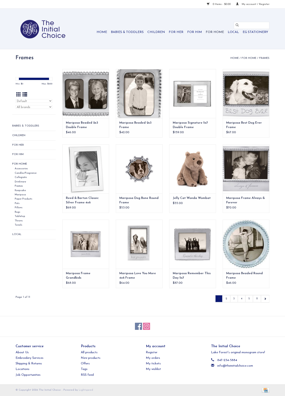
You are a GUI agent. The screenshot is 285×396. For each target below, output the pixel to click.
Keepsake (20, 190)
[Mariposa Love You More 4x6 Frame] (139, 244)
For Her (176, 32)
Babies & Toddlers (127, 32)
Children (156, 32)
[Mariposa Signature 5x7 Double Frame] (192, 93)
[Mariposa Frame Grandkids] (85, 244)
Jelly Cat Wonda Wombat (192, 198)
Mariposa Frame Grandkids (78, 276)
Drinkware (20, 182)
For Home (215, 32)
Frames (264, 58)
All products (89, 352)
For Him (194, 32)
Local (233, 32)
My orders (153, 358)
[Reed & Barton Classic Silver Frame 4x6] (85, 168)
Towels (18, 225)
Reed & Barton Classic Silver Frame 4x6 (82, 200)
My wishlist (153, 369)
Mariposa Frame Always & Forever (245, 200)
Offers (85, 363)
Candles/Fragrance (26, 173)
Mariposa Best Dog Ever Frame (244, 125)
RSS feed (87, 375)
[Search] (237, 25)
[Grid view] (18, 95)
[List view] (24, 95)
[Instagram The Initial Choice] (146, 326)
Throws (19, 221)
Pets (17, 203)
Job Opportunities (28, 375)
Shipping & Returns (29, 363)
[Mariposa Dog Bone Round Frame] (139, 168)
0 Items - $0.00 (222, 4)
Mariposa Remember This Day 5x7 (192, 276)
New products (90, 358)
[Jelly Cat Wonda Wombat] (192, 168)
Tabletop (20, 216)
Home (102, 32)
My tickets (153, 363)
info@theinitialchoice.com (235, 365)
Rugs (17, 212)
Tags (84, 369)
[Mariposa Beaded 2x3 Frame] (139, 93)
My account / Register (255, 4)
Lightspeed (86, 390)
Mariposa (20, 195)
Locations (22, 369)
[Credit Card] (264, 390)
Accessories (21, 168)
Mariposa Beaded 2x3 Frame (135, 125)
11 (257, 298)
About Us (22, 352)
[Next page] (265, 298)
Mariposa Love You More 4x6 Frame (137, 276)
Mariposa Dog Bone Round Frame (139, 200)
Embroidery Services (29, 358)
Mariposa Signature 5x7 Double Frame (190, 125)
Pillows (18, 207)
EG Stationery (255, 32)
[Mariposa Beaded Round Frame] (246, 244)
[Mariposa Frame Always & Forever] (246, 168)
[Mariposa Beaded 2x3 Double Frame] (85, 93)
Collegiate (21, 177)
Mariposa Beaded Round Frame (244, 276)
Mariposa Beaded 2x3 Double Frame (82, 125)
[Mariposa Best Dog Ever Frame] (246, 93)
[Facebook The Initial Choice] (138, 326)
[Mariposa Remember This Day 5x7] (192, 244)
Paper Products (23, 199)
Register (151, 352)
